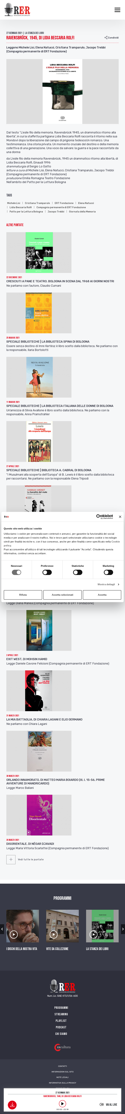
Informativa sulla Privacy (62, 1083)
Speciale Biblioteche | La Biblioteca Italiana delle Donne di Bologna (59, 406)
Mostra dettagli (106, 584)
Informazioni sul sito (63, 1072)
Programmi (61, 1008)
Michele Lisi (13, 203)
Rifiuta (23, 594)
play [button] (62, 1103)
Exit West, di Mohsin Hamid (26, 659)
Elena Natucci (86, 203)
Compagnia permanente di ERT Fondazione (61, 207)
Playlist (61, 1021)
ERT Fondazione (64, 203)
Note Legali (62, 1077)
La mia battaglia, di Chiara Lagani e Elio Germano (44, 719)
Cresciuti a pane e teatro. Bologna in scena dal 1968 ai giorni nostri (60, 281)
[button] (2, 929)
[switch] (47, 572)
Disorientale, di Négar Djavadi (30, 844)
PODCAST (61, 1027)
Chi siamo (61, 1034)
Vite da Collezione (57, 949)
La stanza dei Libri (97, 949)
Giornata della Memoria (82, 211)
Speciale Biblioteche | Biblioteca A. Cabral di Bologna (48, 470)
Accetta (102, 594)
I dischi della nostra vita (21, 949)
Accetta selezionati (62, 594)
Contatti (62, 1066)
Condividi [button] (113, 37)
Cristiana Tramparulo (37, 203)
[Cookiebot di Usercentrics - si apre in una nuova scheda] (98, 516)
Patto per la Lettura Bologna (26, 211)
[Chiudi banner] (120, 517)
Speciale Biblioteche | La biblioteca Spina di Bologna (47, 341)
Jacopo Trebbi (56, 211)
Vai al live (111, 1105)
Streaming (61, 1014)
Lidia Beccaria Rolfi (21, 207)
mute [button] (102, 1104)
